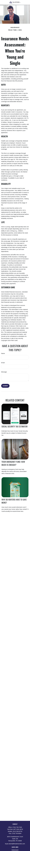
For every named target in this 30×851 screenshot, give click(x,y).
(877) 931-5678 (18, 829)
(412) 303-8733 (17, 831)
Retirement (15, 850)
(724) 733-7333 (17, 827)
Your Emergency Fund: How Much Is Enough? (13, 463)
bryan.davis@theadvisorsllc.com (15, 844)
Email (3, 362)
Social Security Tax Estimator (14, 426)
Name (3, 353)
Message (4, 372)
